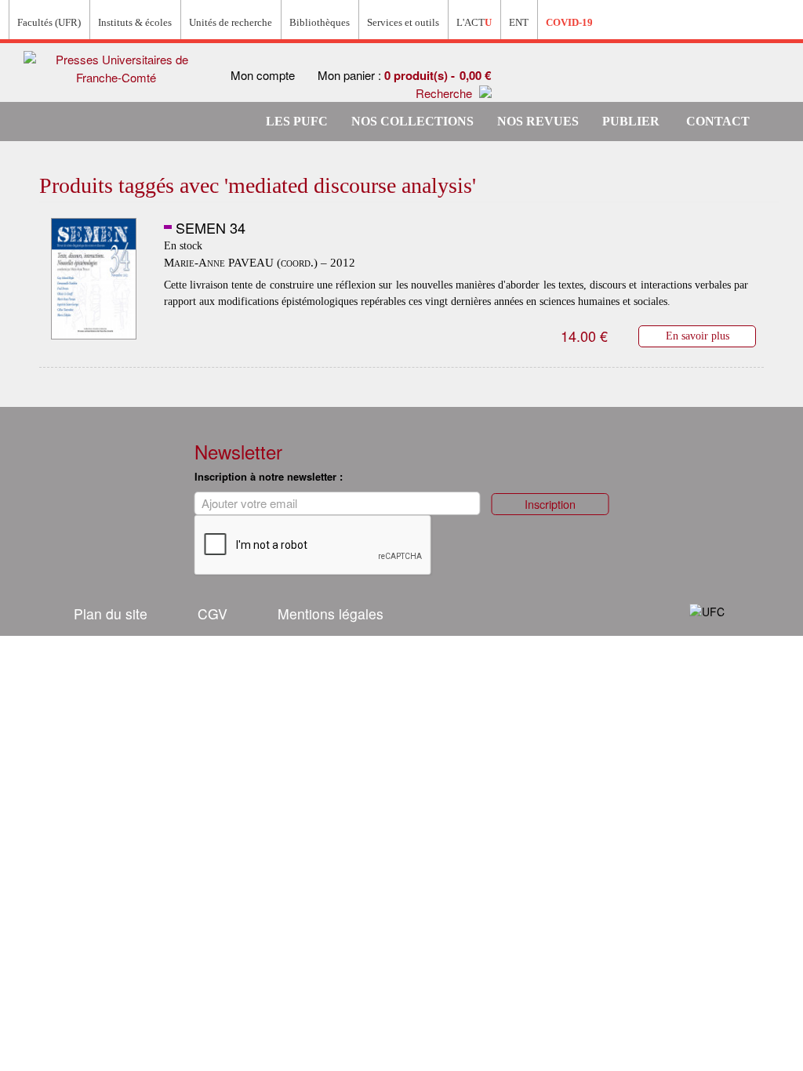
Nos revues (538, 121)
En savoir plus (697, 335)
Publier (630, 121)
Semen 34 (210, 227)
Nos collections (412, 121)
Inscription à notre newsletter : (268, 476)
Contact (718, 121)
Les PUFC (297, 121)
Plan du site (110, 613)
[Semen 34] (93, 279)
